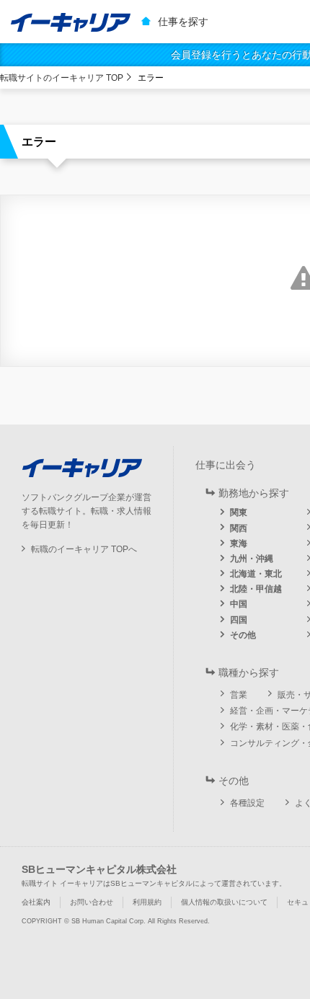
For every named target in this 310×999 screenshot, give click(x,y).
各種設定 (247, 803)
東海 (238, 543)
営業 (238, 695)
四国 (238, 620)
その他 (243, 635)
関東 (238, 512)
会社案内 (36, 902)
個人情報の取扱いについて (224, 902)
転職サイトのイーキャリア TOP (61, 78)
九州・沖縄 (251, 559)
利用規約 (147, 902)
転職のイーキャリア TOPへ (84, 549)
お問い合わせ (91, 902)
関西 (238, 528)
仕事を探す (183, 21)
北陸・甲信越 (256, 589)
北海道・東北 (256, 574)
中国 (238, 604)
